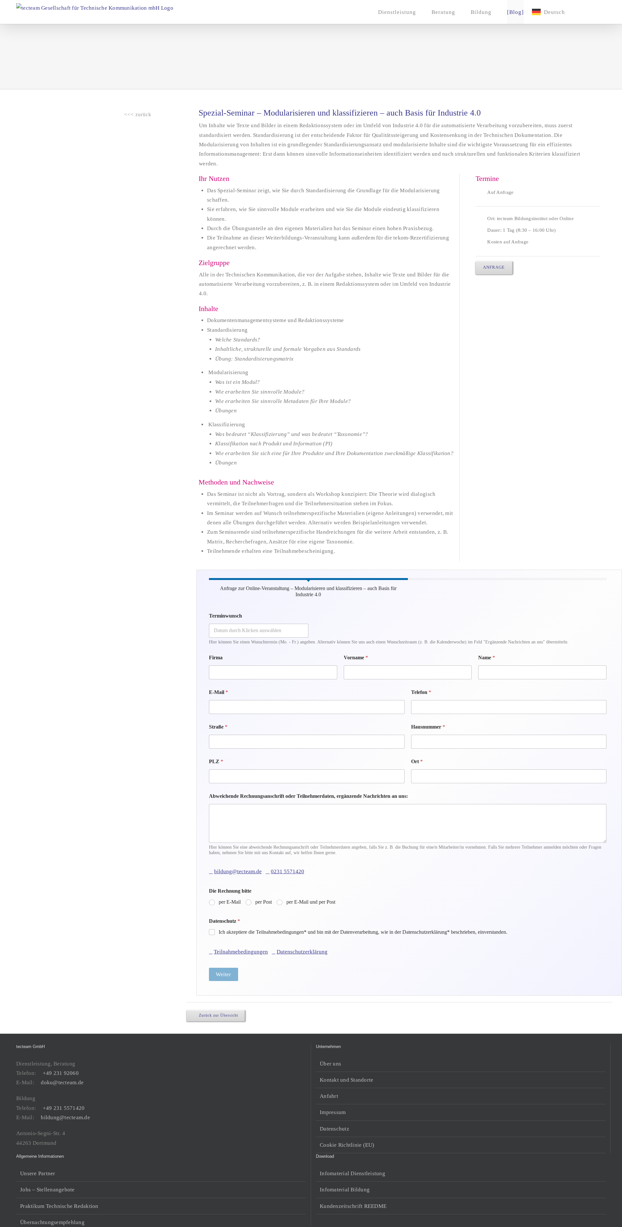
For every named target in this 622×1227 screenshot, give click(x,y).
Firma (216, 657)
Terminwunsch (225, 616)
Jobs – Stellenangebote (47, 1190)
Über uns (330, 1064)
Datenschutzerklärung (302, 952)
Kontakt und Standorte (346, 1080)
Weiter (223, 974)
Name (486, 657)
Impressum (333, 1112)
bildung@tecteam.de (238, 871)
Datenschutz (224, 921)
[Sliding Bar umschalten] (583, 12)
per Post (263, 902)
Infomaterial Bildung (345, 1190)
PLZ (216, 761)
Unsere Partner (37, 1173)
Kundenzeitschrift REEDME (353, 1206)
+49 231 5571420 (64, 1108)
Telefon (421, 692)
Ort (417, 761)
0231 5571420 (287, 871)
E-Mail (218, 692)
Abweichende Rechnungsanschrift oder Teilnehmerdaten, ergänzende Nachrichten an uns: (308, 796)
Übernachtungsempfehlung (52, 1222)
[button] (595, 12)
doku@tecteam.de (62, 1082)
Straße (218, 727)
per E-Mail (230, 902)
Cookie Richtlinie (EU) (347, 1145)
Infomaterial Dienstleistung (352, 1173)
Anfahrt (329, 1096)
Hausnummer (428, 727)
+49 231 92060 (61, 1073)
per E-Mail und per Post (310, 902)
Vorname (356, 657)
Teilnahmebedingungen (241, 952)
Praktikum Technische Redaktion (59, 1206)
